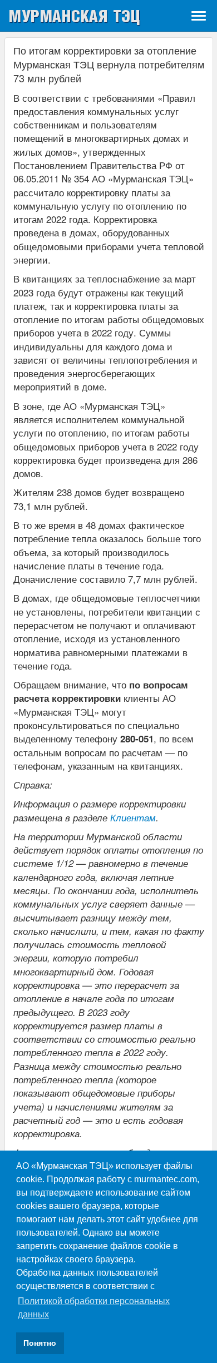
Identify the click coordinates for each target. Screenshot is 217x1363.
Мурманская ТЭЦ (74, 16)
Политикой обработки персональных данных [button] (94, 1307)
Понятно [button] (39, 1343)
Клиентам (133, 817)
